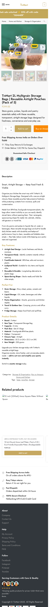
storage (31, 379)
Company (6, 515)
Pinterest (5, 567)
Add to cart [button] (23, 453)
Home (4, 21)
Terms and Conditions (11, 545)
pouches (24, 379)
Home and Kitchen (15, 21)
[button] (44, 4)
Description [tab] (7, 176)
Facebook (6, 560)
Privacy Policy (8, 537)
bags (18, 379)
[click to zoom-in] (24, 47)
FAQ (4, 549)
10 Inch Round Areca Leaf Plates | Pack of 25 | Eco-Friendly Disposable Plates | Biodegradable (22, 443)
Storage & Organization (33, 21)
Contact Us (6, 519)
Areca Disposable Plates (13, 439)
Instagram (6, 564)
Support (5, 522)
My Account (7, 534)
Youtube (5, 571)
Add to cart (23, 128)
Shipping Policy (9, 541)
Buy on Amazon (37, 374)
